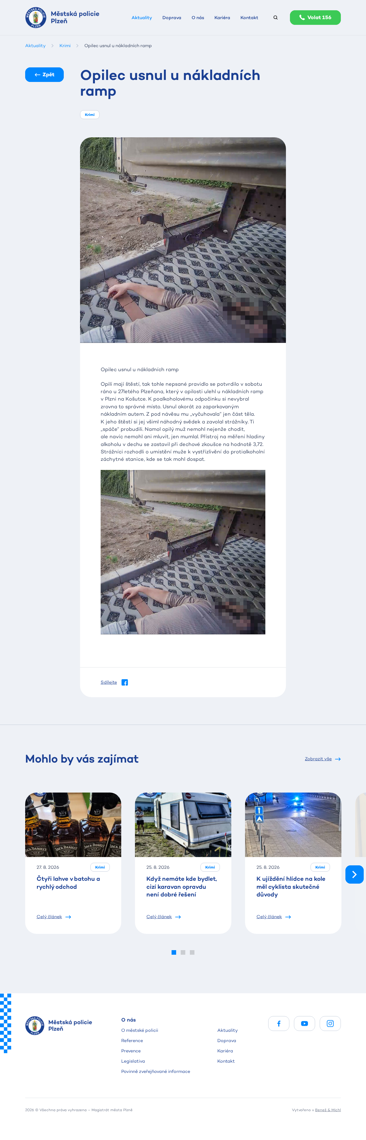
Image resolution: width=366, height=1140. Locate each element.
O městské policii (139, 1030)
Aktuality (227, 1030)
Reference (132, 1040)
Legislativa (133, 1061)
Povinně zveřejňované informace (155, 1071)
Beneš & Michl (328, 1109)
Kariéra (225, 1050)
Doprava (226, 1040)
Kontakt (226, 1061)
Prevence (131, 1050)
